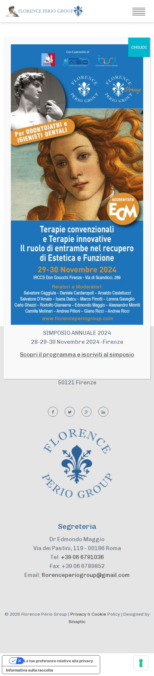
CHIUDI (139, 47)
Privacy (78, 614)
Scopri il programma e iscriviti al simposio (77, 354)
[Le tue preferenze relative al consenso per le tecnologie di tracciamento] (141, 663)
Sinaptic (77, 621)
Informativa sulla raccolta (29, 670)
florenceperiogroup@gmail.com (85, 575)
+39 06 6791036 (82, 557)
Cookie (99, 614)
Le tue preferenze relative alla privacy (58, 660)
